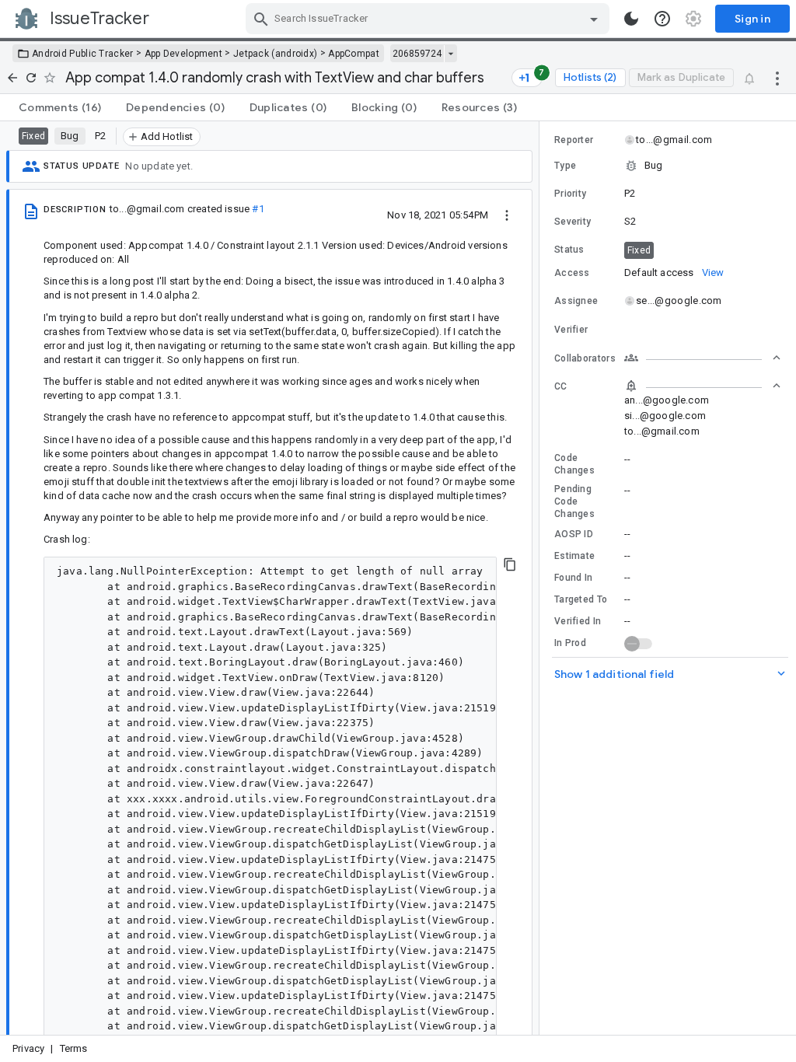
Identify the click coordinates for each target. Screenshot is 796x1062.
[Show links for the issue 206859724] (450, 53)
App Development (184, 53)
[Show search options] (594, 18)
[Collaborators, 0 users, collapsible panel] (702, 358)
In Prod (570, 643)
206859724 (417, 53)
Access (572, 272)
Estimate (574, 555)
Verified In (577, 621)
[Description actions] (506, 214)
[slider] (542, 578)
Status (569, 249)
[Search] (261, 18)
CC (560, 386)
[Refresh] (31, 77)
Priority (570, 193)
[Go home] (12, 77)
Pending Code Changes (574, 501)
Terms (74, 1048)
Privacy (28, 1048)
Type (565, 165)
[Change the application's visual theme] (631, 18)
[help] (662, 18)
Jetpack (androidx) (275, 53)
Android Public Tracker (83, 53)
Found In (573, 577)
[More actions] (777, 77)
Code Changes (574, 464)
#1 (258, 209)
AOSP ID (573, 534)
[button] (667, 165)
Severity (572, 221)
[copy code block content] (510, 564)
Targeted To (580, 599)
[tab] (59, 107)
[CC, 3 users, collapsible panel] (702, 386)
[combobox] (429, 18)
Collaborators (585, 358)
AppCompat (353, 53)
